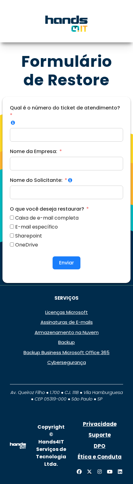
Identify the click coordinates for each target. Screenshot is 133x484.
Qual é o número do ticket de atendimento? (65, 107)
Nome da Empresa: (33, 151)
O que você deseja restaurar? (47, 208)
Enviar (66, 262)
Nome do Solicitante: (36, 180)
